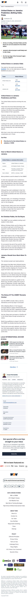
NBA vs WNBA (14, 495)
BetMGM (3, 69)
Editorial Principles (14, 536)
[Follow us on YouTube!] (12, 486)
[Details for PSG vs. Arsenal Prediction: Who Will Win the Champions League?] (4, 351)
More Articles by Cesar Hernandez (11, 395)
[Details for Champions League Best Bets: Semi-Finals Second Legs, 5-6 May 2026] (4, 359)
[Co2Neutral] (17, 569)
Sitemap (14, 529)
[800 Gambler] (19, 565)
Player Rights (14, 547)
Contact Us (14, 516)
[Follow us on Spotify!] (19, 486)
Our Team (14, 518)
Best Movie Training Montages (14, 503)
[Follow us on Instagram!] (15, 486)
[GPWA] (10, 569)
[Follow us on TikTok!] (22, 486)
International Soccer (9, 6)
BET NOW (17, 81)
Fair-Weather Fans (14, 500)
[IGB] (21, 560)
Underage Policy (14, 544)
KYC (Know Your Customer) (14, 549)
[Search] (22, 2)
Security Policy (14, 552)
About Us (14, 513)
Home (2, 6)
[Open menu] (25, 2)
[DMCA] (6, 560)
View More (13, 367)
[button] (26, 2)
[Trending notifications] (18, 2)
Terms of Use (14, 541)
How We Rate (14, 521)
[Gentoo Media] (8, 565)
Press (14, 526)
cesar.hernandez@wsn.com (10, 402)
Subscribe (14, 454)
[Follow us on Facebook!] (5, 486)
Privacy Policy (14, 539)
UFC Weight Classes (14, 498)
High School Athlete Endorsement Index (14, 505)
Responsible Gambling (14, 523)
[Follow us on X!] (8, 486)
